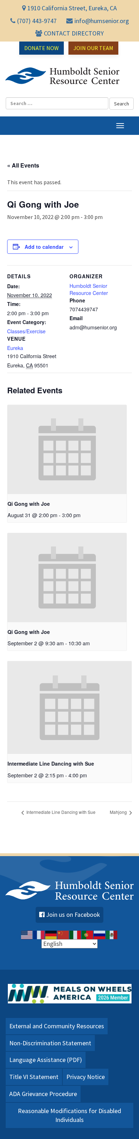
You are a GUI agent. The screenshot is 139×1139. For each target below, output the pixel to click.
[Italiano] (76, 934)
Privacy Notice (85, 1077)
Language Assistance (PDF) (45, 1060)
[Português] (88, 934)
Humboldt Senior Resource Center (62, 76)
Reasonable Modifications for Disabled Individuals (69, 1115)
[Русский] (100, 934)
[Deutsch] (51, 934)
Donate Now (41, 47)
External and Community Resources (56, 1026)
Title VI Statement (33, 1077)
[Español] (112, 934)
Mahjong (119, 812)
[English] (27, 934)
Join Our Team (93, 47)
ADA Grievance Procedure (43, 1094)
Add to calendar (44, 246)
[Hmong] (63, 934)
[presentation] (67, 449)
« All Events (23, 165)
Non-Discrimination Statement (50, 1043)
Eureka (15, 347)
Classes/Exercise (26, 331)
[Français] (39, 934)
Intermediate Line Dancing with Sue (50, 763)
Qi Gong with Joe (28, 503)
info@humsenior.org (101, 21)
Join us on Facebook (73, 915)
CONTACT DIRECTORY (74, 33)
